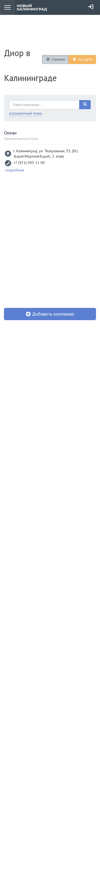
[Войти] (90, 6)
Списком (57, 59)
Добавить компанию (52, 314)
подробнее (14, 170)
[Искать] (85, 104)
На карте (85, 59)
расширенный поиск (25, 113)
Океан (10, 133)
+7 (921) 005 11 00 (29, 162)
